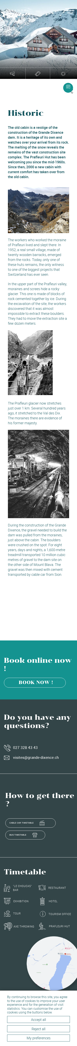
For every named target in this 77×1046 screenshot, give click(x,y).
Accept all (38, 1019)
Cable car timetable (21, 822)
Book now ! (36, 682)
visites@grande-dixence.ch (36, 757)
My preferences (39, 1038)
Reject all (38, 1028)
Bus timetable (17, 834)
